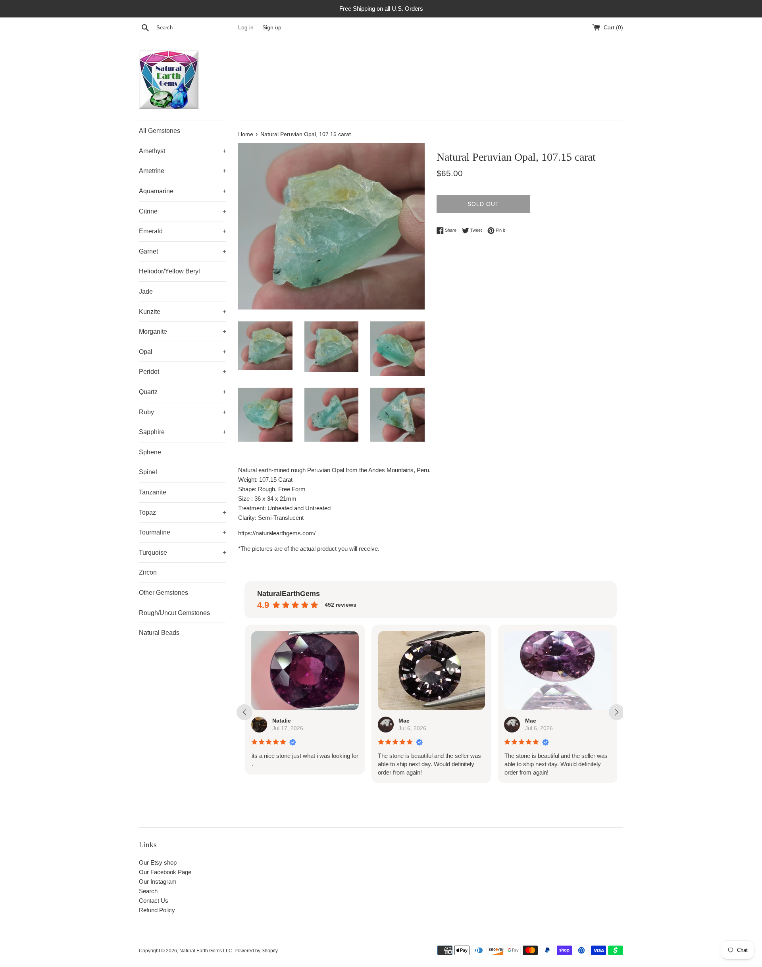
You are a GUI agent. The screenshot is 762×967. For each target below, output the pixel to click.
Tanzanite (152, 492)
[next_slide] (617, 712)
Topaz (182, 512)
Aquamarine (182, 191)
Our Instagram (158, 881)
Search (148, 891)
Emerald (182, 231)
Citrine (182, 211)
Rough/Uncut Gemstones (174, 612)
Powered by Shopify (256, 951)
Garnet (182, 251)
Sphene (150, 452)
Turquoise (182, 552)
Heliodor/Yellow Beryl (169, 271)
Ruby (182, 412)
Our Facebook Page (165, 872)
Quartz (182, 391)
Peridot (182, 371)
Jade (146, 291)
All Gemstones (159, 130)
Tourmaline (182, 532)
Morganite (182, 331)
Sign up (271, 28)
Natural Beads (159, 632)
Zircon (148, 572)
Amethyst (182, 151)
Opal (182, 351)
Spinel (148, 472)
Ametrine (182, 170)
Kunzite (182, 311)
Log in (246, 28)
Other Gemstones (163, 592)
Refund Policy (157, 910)
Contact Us (153, 900)
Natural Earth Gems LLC (205, 951)
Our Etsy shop (158, 862)
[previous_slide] (244, 712)
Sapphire (182, 432)
